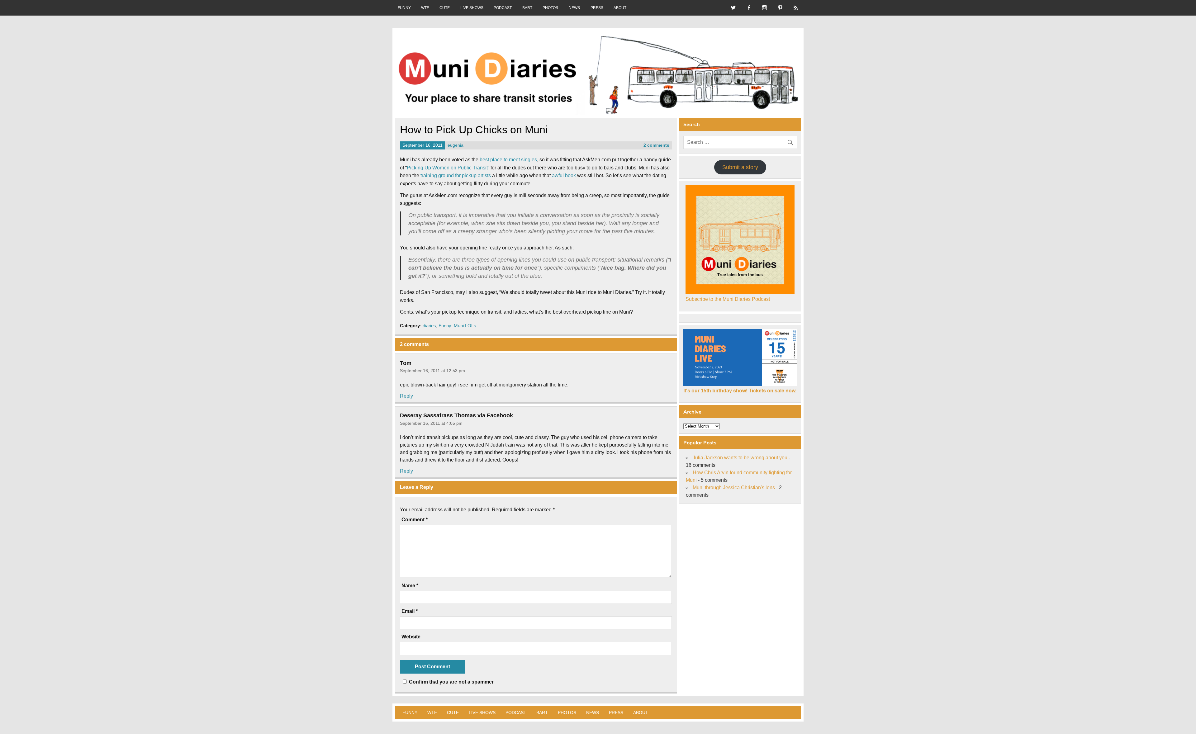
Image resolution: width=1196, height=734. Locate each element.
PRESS (597, 8)
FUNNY (404, 8)
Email (409, 611)
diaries (429, 325)
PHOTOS (550, 8)
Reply (406, 396)
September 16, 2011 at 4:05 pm (431, 423)
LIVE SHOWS (471, 8)
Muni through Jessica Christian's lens (734, 487)
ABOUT (620, 8)
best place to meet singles (508, 159)
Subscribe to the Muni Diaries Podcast (728, 299)
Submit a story (740, 167)
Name (409, 585)
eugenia (455, 145)
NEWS (574, 8)
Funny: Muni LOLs (457, 325)
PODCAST (503, 8)
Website (410, 636)
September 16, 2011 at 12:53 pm (432, 370)
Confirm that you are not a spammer (451, 681)
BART (527, 8)
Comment (414, 519)
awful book (564, 175)
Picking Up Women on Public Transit (447, 167)
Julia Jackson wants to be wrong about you (740, 457)
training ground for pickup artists (455, 175)
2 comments (656, 145)
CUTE (444, 8)
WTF (425, 8)
